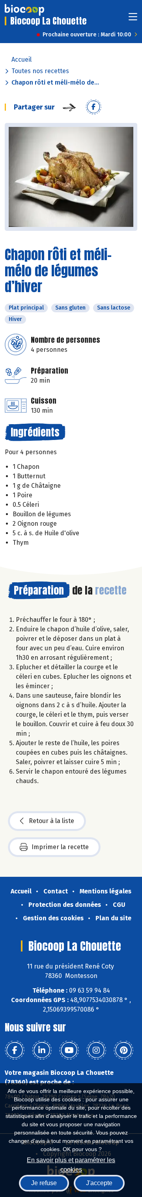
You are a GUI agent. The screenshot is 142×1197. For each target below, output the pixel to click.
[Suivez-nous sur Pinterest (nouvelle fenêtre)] (123, 1050)
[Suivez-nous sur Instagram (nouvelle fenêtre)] (96, 1050)
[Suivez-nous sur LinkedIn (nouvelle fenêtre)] (42, 1050)
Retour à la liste (51, 821)
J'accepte (99, 1183)
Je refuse (44, 1183)
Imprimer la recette (60, 847)
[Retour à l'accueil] (24, 10)
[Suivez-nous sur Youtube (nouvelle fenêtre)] (69, 1050)
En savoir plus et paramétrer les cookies (71, 1164)
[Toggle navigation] (133, 19)
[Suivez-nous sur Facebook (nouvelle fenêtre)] (14, 1050)
